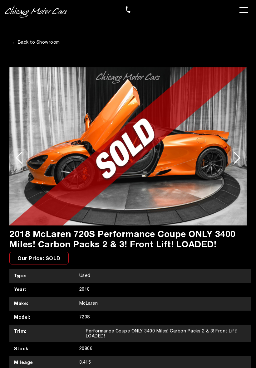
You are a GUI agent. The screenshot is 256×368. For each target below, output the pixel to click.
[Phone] (128, 9)
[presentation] (19, 158)
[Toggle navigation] (243, 9)
